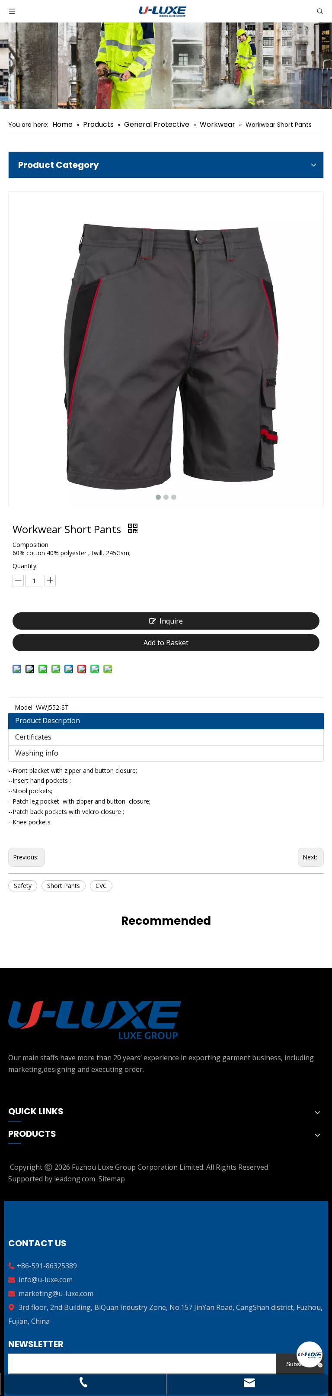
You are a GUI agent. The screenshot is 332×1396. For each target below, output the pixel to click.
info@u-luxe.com (46, 1279)
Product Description (47, 720)
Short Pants (63, 885)
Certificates (33, 737)
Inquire (171, 621)
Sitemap (112, 1179)
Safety (23, 885)
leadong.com (74, 1179)
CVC (101, 885)
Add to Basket (166, 642)
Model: (24, 707)
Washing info (36, 753)
